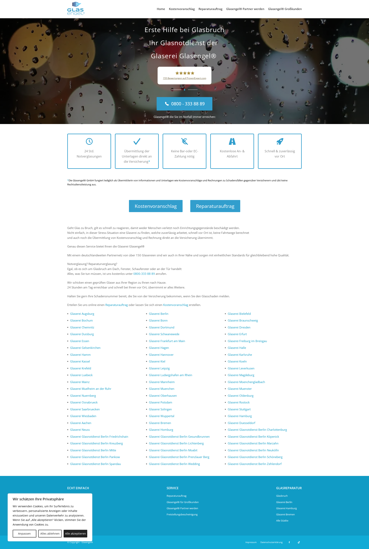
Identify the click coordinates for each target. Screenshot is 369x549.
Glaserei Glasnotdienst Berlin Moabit (173, 450)
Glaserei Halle (237, 348)
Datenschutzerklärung (271, 542)
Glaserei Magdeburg (241, 375)
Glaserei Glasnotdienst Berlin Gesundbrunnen (179, 436)
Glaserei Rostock (239, 402)
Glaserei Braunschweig (243, 320)
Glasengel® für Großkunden (183, 502)
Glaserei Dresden (239, 327)
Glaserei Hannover (161, 355)
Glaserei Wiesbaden (83, 416)
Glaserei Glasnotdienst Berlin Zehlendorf (255, 464)
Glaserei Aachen (80, 423)
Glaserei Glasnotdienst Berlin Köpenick (253, 436)
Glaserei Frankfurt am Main (167, 341)
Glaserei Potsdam (160, 402)
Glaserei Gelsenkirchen (85, 348)
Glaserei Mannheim (162, 382)
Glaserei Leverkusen (241, 368)
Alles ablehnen (50, 533)
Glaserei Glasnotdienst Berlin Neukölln (253, 450)
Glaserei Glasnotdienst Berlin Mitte (93, 450)
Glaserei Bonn (158, 320)
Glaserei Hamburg (240, 416)
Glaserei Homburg (161, 430)
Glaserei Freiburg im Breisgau (247, 341)
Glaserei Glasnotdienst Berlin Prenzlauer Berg (179, 457)
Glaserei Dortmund (161, 327)
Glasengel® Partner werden (245, 9)
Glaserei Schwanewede (164, 334)
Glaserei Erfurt (237, 334)
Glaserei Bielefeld (239, 314)
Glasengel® (87, 542)
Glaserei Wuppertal (161, 416)
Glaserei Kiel (157, 361)
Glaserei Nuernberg (83, 395)
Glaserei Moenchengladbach (246, 382)
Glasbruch (282, 495)
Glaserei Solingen (160, 409)
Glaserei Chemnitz (82, 327)
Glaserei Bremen (160, 423)
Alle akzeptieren (75, 533)
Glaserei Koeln (237, 361)
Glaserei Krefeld (80, 368)
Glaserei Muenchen (161, 389)
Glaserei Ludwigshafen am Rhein (170, 375)
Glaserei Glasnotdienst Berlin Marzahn (253, 443)
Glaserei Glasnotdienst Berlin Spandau (95, 464)
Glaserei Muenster (240, 389)
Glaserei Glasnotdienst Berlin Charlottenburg (257, 430)
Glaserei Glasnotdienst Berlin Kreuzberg (96, 443)
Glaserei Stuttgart (239, 409)
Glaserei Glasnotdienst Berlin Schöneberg (255, 457)
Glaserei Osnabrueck (84, 402)
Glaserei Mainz (80, 382)
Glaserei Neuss (80, 430)
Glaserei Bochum (81, 320)
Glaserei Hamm (80, 355)
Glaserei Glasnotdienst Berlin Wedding (174, 464)
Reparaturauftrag (210, 9)
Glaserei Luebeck (81, 375)
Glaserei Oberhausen (163, 395)
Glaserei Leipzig (159, 368)
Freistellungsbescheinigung (182, 514)
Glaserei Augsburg (82, 314)
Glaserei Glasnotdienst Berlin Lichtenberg (176, 443)
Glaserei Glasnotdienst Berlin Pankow (95, 457)
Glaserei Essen (79, 341)
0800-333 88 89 (144, 274)
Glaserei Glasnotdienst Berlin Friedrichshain (99, 436)
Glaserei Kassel (80, 361)
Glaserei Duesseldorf (241, 423)
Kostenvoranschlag (182, 9)
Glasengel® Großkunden (285, 9)
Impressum (251, 542)
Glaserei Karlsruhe (240, 355)
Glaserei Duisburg (82, 334)
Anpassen (24, 533)
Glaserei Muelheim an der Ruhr (90, 389)
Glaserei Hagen (159, 348)
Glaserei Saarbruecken (85, 409)
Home (161, 9)
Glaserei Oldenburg (240, 395)
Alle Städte (282, 520)
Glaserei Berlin (158, 314)
